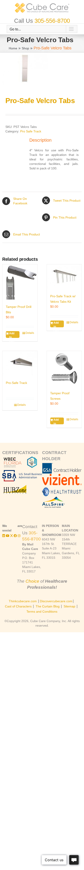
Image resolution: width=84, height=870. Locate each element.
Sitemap (69, 606)
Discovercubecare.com (56, 601)
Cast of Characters (18, 606)
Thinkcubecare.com (23, 601)
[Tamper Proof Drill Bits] (19, 282)
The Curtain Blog (48, 606)
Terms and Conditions (41, 611)
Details (30, 333)
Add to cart (11, 335)
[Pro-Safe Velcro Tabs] (42, 69)
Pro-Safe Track (16, 383)
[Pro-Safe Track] (19, 363)
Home (13, 48)
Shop (25, 48)
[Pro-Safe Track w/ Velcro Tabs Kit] (64, 276)
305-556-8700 (52, 20)
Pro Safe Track (30, 131)
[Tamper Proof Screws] (64, 368)
